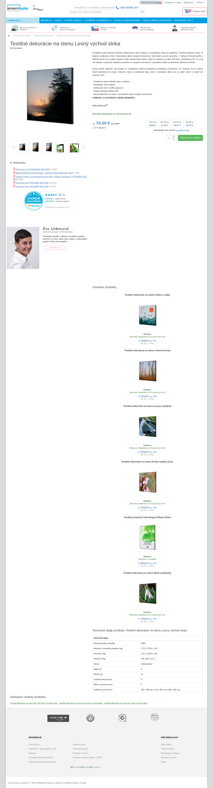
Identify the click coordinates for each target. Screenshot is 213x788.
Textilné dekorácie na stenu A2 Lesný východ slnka (125, 703)
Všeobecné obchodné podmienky (43, 762)
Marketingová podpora (170, 753)
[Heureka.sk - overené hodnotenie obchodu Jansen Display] (49, 209)
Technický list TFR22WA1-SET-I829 (32, 183)
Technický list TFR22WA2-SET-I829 (32, 186)
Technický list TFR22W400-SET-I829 (33, 169)
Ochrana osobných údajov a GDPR (87, 757)
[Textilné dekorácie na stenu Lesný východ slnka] (22, 147)
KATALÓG (14, 20)
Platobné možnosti (80, 753)
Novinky (45, 20)
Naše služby (166, 744)
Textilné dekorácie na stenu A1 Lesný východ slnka (80, 703)
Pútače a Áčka (73, 20)
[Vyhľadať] (142, 12)
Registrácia (188, 2)
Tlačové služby (167, 749)
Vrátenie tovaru (79, 744)
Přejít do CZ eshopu (150, 2)
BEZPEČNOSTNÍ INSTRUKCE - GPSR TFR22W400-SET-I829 (44, 173)
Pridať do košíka (190, 138)
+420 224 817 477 (129, 7)
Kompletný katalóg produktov (41, 757)
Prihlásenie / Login (173, 2)
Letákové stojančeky (97, 20)
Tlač (57, 20)
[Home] (9, 36)
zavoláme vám (182, 130)
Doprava (32, 753)
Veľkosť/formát (99, 106)
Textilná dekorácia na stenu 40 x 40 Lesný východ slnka (33, 703)
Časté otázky (34, 744)
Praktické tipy (182, 20)
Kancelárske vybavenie (156, 20)
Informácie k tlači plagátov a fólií (42, 749)
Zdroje (163, 762)
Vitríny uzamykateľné (126, 20)
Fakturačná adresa (80, 749)
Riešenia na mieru (168, 757)
